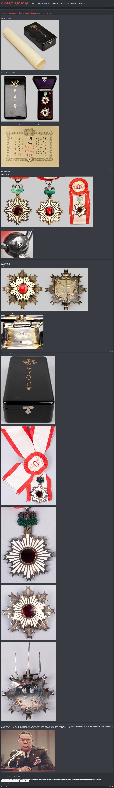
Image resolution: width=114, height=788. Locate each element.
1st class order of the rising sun (8, 779)
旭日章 (27, 781)
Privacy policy (105, 786)
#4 (112, 351)
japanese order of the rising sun (65, 779)
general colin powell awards (39, 779)
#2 (112, 169)
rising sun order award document (94, 779)
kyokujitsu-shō (74, 779)
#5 (112, 723)
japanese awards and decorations (52, 779)
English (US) (4, 786)
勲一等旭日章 (22, 781)
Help (110, 786)
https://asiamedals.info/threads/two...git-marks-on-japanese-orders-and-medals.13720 (34, 229)
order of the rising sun (83, 779)
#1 (112, 16)
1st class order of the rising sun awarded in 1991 (24, 779)
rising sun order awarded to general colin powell (10, 781)
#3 (112, 261)
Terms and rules (99, 786)
